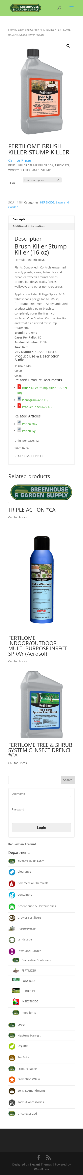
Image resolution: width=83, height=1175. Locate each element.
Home (12, 29)
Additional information (28, 226)
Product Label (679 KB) (36, 407)
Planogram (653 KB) (34, 400)
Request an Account (22, 844)
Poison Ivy (28, 431)
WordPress (41, 1169)
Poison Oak (29, 424)
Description (20, 219)
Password (18, 809)
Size (12, 182)
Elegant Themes (41, 1164)
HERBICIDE (47, 29)
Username (18, 793)
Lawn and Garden (28, 29)
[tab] (41, 219)
